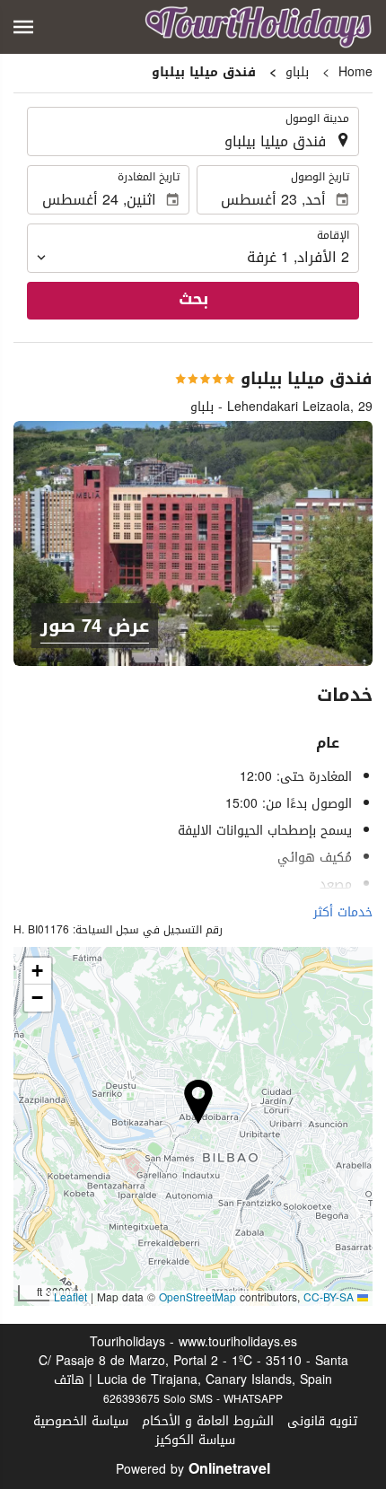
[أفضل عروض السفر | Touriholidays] (259, 27)
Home (355, 72)
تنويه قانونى (322, 1421)
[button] (23, 27)
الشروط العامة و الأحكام (208, 1421)
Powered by (193, 1470)
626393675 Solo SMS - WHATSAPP (193, 1399)
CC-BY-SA (328, 1298)
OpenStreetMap (197, 1298)
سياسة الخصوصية (80, 1421)
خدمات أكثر (343, 912)
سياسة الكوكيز (195, 1440)
